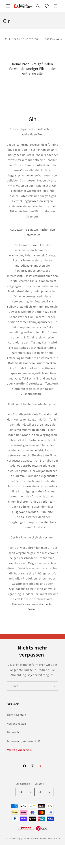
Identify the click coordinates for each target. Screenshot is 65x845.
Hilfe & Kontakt (16, 714)
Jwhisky (16, 838)
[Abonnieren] (53, 686)
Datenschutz (15, 732)
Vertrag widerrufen (20, 750)
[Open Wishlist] (46, 6)
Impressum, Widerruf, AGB (23, 741)
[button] (8, 6)
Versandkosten (16, 723)
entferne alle (32, 73)
